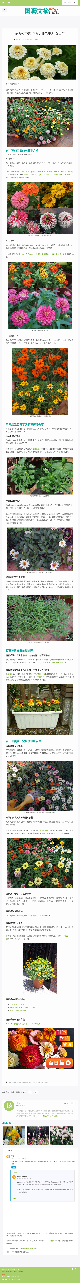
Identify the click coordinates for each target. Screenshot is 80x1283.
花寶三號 (53, 833)
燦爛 (17, 171)
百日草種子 (36, 1024)
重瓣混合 (20, 254)
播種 (25, 655)
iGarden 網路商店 (50, 1241)
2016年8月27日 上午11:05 (18, 1158)
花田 (23, 1082)
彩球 (38, 254)
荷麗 (22, 171)
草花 (33, 1082)
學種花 (46, 1082)
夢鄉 (27, 171)
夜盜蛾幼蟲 (35, 449)
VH (12, 1156)
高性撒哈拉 (56, 254)
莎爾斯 (33, 171)
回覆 (13, 1167)
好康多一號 (44, 830)
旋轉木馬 (41, 171)
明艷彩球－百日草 (17, 1004)
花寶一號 (41, 674)
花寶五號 (32, 674)
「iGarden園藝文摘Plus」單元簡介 (47, 1116)
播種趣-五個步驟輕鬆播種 (53, 662)
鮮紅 (61, 174)
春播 (26, 1082)
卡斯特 (26, 174)
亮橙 (56, 174)
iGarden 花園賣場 (13, 1024)
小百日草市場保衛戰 (18, 1010)
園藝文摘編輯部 (22, 1176)
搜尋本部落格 (28, 1248)
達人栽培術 (39, 1082)
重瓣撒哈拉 (46, 254)
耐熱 (30, 1082)
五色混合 (29, 254)
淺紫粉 (46, 174)
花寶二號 (44, 833)
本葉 (9, 674)
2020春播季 (12, 1082)
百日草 (19, 1082)
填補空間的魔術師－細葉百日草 (22, 1007)
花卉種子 (25, 1024)
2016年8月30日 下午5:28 (24, 1178)
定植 (39, 677)
